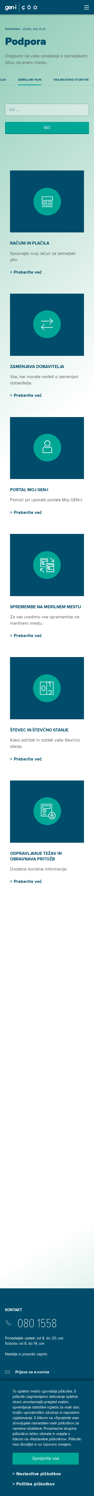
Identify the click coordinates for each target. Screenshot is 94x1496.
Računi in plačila (29, 243)
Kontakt (13, 1310)
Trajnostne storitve (71, 80)
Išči (47, 127)
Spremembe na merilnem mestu (45, 607)
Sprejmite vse (45, 1458)
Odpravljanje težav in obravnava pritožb (36, 856)
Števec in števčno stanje (39, 730)
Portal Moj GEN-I (29, 489)
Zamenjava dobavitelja (37, 366)
